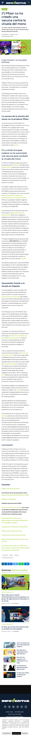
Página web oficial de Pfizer (11, 488)
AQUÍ (3, 728)
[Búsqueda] (28, 2)
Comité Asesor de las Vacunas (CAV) (13, 535)
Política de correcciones (14, 716)
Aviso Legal (9, 712)
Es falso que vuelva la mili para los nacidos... (23, 674)
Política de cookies (14, 714)
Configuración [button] (6, 733)
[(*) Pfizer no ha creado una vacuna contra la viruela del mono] (15, 47)
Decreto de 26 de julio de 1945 (12, 507)
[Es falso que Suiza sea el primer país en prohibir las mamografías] (15, 614)
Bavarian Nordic (7, 167)
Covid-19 (5, 555)
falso (11, 555)
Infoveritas (6, 34)
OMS (3, 375)
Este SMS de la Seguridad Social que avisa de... (22, 651)
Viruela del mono (7, 557)
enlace (16, 145)
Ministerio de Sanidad (10, 364)
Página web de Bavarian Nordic (12, 531)
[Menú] (3, 2)
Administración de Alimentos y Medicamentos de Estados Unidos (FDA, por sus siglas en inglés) (15, 520)
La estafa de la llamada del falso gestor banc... (22, 667)
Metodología (19, 712)
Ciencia (4, 9)
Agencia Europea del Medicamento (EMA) (15, 495)
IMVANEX (16, 165)
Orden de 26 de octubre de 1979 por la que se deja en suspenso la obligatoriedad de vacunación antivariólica (15, 548)
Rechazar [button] (24, 733)
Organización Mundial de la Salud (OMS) (15, 527)
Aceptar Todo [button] (16, 733)
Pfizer (16, 555)
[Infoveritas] (16, 2)
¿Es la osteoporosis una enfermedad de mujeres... (23, 644)
